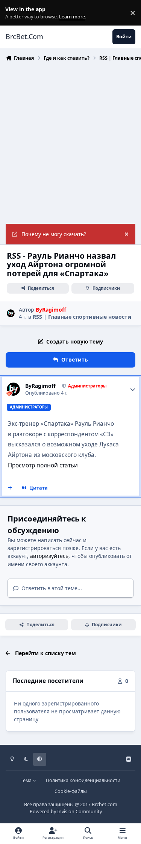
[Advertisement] (70, 141)
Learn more (14, 13)
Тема (27, 780)
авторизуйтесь (49, 555)
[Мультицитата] (10, 488)
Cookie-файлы (71, 791)
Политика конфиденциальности (83, 780)
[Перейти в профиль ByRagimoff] (11, 313)
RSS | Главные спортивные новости (82, 316)
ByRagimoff (40, 386)
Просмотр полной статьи (43, 465)
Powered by (66, 811)
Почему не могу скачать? (53, 234)
